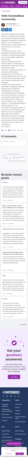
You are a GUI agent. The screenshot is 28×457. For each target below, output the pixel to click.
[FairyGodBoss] (10, 392)
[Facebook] (3, 396)
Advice (18, 6)
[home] (9, 3)
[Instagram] (7, 396)
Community (4, 6)
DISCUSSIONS (6, 11)
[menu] (2, 1)
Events (25, 6)
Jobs (12, 6)
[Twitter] (11, 396)
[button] (26, 11)
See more (23, 324)
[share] (18, 130)
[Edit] (26, 11)
